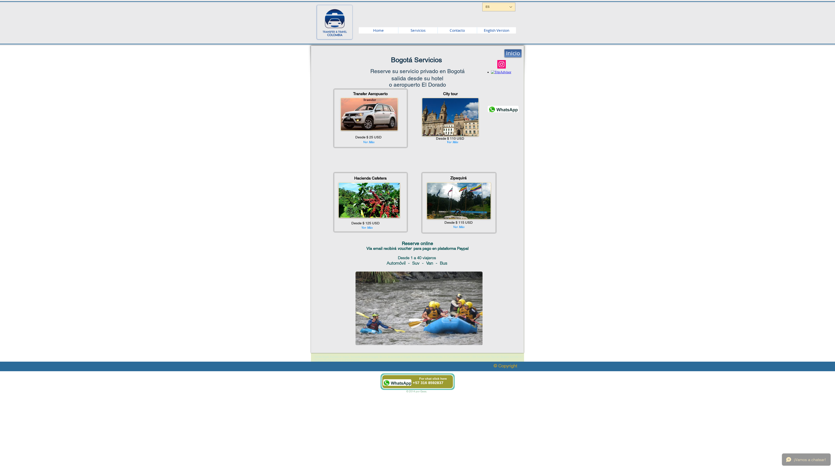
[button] (419, 308)
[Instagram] (501, 64)
